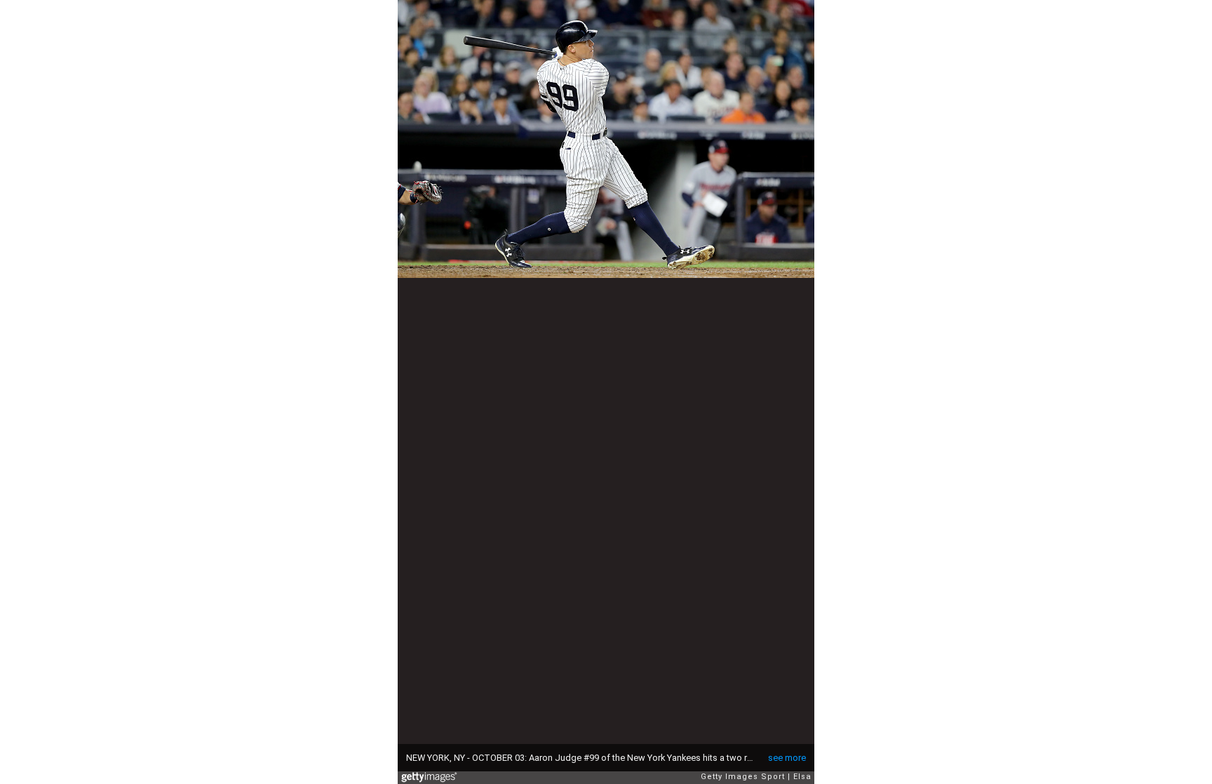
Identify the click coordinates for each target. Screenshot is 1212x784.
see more (787, 757)
